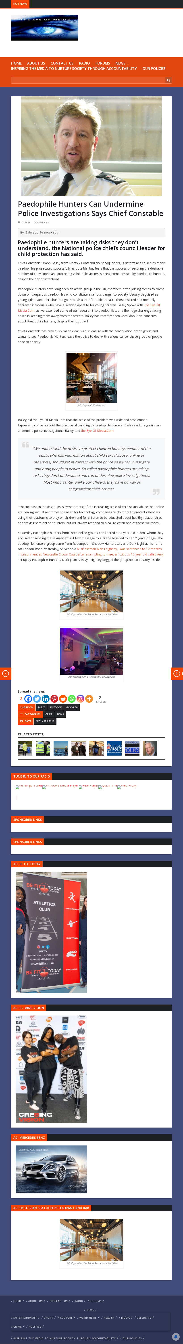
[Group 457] (51, 1069)
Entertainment (25, 1317)
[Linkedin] (46, 699)
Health (109, 1317)
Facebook (56, 707)
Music (125, 1317)
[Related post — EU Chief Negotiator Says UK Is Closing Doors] (150, 748)
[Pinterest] (54, 699)
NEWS (120, 63)
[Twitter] (37, 699)
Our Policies (154, 68)
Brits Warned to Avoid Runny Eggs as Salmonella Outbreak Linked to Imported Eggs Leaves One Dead (97, 4)
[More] (89, 699)
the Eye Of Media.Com (97, 430)
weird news (88, 1317)
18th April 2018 (45, 721)
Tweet (41, 707)
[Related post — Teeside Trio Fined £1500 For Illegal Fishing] (61, 748)
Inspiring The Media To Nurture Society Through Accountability (74, 68)
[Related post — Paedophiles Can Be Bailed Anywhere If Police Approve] (132, 748)
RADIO (84, 63)
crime (48, 714)
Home (16, 63)
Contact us (62, 63)
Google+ (71, 707)
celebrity (144, 1317)
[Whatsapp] (72, 699)
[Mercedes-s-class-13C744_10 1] (51, 1169)
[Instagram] (80, 699)
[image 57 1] (51, 932)
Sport (48, 1317)
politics (35, 1326)
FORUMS (103, 63)
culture (66, 1317)
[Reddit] (63, 699)
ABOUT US (36, 63)
